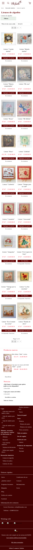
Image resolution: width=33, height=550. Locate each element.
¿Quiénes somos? (6, 481)
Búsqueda (4, 488)
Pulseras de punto (25, 424)
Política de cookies (6, 495)
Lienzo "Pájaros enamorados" (8, 85)
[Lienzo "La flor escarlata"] (24, 276)
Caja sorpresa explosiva (6, 443)
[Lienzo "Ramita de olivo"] (24, 311)
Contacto (18, 481)
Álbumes (5, 437)
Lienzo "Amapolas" (8, 252)
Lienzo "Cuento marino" (9, 50)
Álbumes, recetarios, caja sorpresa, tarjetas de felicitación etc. (7, 432)
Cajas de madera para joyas (8, 417)
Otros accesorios (23, 430)
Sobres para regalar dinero (8, 451)
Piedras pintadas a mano (23, 408)
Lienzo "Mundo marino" (24, 50)
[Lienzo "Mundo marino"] (24, 38)
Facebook (4, 499)
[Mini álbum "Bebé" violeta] (7, 357)
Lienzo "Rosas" (8, 119)
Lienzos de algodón (8, 458)
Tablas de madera (7, 461)
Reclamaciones (20, 484)
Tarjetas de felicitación (9, 447)
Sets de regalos (21, 436)
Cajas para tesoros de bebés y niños (8, 412)
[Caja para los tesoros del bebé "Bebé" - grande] (7, 368)
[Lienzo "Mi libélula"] (24, 108)
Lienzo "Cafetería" (8, 184)
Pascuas (21, 448)
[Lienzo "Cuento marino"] (8, 38)
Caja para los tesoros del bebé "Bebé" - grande (20, 365)
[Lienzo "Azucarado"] (24, 209)
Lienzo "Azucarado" (24, 219)
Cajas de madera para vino (8, 426)
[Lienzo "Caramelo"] (8, 209)
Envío (18, 488)
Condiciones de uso (21, 477)
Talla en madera (22, 433)
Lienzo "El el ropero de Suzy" (24, 253)
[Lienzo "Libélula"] (24, 141)
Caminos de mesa (7, 463)
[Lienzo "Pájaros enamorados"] (8, 73)
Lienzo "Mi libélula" (24, 119)
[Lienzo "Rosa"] (8, 141)
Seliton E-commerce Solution (16, 548)
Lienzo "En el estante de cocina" (8, 323)
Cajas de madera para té (8, 421)
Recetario (5, 439)
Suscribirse (8, 377)
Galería (21, 442)
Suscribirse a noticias (10, 397)
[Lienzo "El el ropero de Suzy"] (24, 241)
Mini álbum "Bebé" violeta (19, 354)
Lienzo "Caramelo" (8, 219)
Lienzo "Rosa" (8, 151)
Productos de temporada (24, 445)
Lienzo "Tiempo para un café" (24, 185)
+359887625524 (13, 510)
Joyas (19, 418)
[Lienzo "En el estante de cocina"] (8, 311)
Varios (21, 412)
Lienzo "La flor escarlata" (24, 288)
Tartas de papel (21, 415)
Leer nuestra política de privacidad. (16, 537)
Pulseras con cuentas (26, 427)
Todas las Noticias (8, 400)
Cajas (2, 408)
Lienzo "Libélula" (24, 151)
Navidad (21, 451)
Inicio (3, 477)
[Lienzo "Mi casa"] (24, 73)
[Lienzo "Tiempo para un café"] (24, 174)
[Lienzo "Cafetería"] (8, 174)
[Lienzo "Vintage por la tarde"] (8, 276)
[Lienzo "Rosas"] (8, 108)
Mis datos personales (17, 542)
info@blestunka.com (21, 507)
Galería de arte (21, 439)
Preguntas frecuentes (7, 484)
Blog (2, 491)
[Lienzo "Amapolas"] (8, 241)
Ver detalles (24, 261)
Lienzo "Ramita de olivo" (24, 323)
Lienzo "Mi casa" (24, 84)
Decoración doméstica (7, 455)
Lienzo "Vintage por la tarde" (8, 288)
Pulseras (21, 421)
